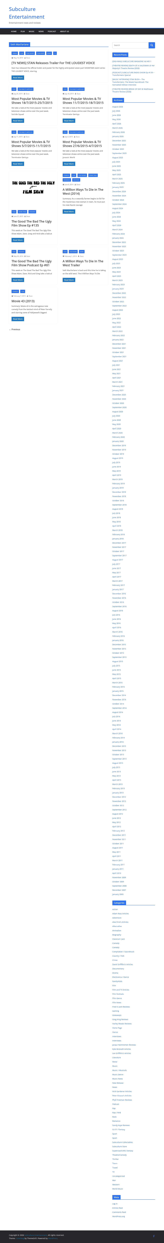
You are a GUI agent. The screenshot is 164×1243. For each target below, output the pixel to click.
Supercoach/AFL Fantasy (122, 1150)
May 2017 (116, 572)
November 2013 (119, 750)
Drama (15, 53)
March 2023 (117, 280)
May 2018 (116, 521)
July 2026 (116, 111)
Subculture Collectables (122, 1142)
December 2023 (119, 242)
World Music (117, 1189)
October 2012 (118, 805)
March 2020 (117, 433)
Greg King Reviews (120, 1019)
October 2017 (118, 551)
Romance (67, 180)
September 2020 (119, 407)
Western (76, 180)
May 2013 (116, 776)
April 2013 (116, 780)
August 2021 (117, 361)
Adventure (116, 918)
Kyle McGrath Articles (121, 1049)
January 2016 (118, 640)
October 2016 (118, 602)
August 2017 (117, 560)
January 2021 (118, 390)
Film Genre (30, 53)
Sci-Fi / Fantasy (118, 1129)
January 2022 (118, 339)
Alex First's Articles (120, 922)
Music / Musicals (119, 1070)
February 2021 (118, 386)
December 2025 (119, 140)
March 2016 (117, 632)
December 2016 (119, 593)
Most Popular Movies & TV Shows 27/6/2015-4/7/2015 (82, 144)
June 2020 (116, 420)
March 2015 (117, 682)
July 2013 (116, 767)
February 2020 (118, 437)
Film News (40, 53)
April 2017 (116, 576)
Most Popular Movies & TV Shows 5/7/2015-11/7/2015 (31, 144)
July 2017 (116, 564)
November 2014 (119, 699)
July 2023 (116, 263)
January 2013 (118, 792)
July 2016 (116, 615)
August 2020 (117, 411)
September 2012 (119, 809)
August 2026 (117, 106)
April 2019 (116, 475)
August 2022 (117, 310)
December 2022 (119, 293)
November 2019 (119, 449)
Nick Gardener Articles (122, 1091)
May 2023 (116, 272)
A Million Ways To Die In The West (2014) (83, 191)
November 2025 (119, 145)
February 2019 (118, 483)
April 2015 (116, 678)
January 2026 (118, 136)
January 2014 (118, 742)
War (114, 1180)
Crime (114, 960)
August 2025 (117, 157)
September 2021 (119, 356)
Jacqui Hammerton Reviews (124, 1045)
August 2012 (117, 814)
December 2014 (119, 695)
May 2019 (116, 471)
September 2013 (119, 759)
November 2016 (119, 598)
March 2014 (117, 733)
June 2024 (116, 217)
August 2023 (117, 259)
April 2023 (116, 276)
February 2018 (118, 534)
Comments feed (119, 1212)
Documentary (118, 968)
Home (14, 31)
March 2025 (117, 178)
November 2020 (119, 399)
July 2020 (116, 416)
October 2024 (118, 200)
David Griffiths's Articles (122, 964)
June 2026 (116, 115)
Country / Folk (118, 956)
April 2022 (116, 327)
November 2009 (119, 877)
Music (31, 31)
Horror (115, 1032)
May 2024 (116, 221)
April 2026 (116, 123)
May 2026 (116, 119)
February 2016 (118, 636)
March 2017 (117, 581)
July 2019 (116, 462)
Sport (114, 1134)
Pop (114, 1108)
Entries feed (117, 1208)
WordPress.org (118, 1216)
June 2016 (116, 619)
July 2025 (116, 162)
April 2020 (116, 428)
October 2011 (118, 843)
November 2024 (119, 195)
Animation (116, 930)
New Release (117, 1083)
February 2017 (118, 585)
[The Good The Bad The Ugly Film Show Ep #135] (33, 189)
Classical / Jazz (118, 939)
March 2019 (117, 479)
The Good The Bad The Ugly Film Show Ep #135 (32, 223)
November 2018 (119, 496)
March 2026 (117, 128)
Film (23, 31)
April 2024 (116, 225)
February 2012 (118, 831)
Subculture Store (119, 1146)
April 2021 (116, 377)
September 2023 (119, 255)
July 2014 (116, 716)
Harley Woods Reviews (122, 1023)
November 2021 (119, 348)
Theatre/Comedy (119, 1155)
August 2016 (117, 610)
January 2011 (118, 869)
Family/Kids (117, 981)
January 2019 (118, 488)
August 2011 (117, 848)
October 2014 (118, 704)
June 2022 (116, 318)
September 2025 (119, 153)
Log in (114, 1203)
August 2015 (117, 661)
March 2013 (117, 784)
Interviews (116, 1036)
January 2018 (118, 538)
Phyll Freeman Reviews (122, 1100)
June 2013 (116, 771)
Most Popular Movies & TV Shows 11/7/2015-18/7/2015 (83, 100)
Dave (28, 58)
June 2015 (116, 670)
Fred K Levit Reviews (121, 1006)
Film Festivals (118, 994)
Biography (116, 935)
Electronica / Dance (120, 977)
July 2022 (116, 314)
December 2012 (119, 797)
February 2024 (118, 234)
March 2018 (117, 530)
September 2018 (119, 505)
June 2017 (116, 568)
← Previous (14, 329)
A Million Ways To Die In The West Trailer (83, 263)
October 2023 (118, 250)
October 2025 (118, 149)
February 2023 (118, 284)
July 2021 (116, 365)
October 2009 (118, 881)
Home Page (22, 212)
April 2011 (116, 856)
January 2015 (118, 691)
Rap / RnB (116, 1112)
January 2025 (118, 187)
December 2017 (119, 543)
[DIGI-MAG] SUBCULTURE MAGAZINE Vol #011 (131, 61)
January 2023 (118, 289)
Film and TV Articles (25, 89)
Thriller (115, 1159)
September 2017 (119, 555)
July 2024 (116, 212)
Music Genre (117, 1074)
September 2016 (119, 606)
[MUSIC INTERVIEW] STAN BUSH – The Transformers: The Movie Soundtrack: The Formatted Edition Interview (130, 82)
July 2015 (116, 665)
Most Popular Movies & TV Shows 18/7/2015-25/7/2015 (32, 100)
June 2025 (116, 166)
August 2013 (117, 763)
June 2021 (116, 369)
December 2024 (119, 191)
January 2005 (118, 894)
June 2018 (116, 517)
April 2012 (116, 826)
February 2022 (118, 335)
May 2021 (116, 373)
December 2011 (119, 835)
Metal (114, 1062)
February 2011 (118, 864)
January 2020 (118, 441)
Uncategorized (118, 1176)
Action (115, 909)
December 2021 (119, 344)
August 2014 (117, 712)
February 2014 (118, 737)
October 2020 (118, 403)
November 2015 (119, 648)
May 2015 (116, 674)
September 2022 (119, 305)
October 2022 (118, 301)
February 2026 (118, 132)
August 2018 (117, 509)
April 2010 (116, 873)
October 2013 (118, 754)
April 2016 (116, 627)
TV (55, 53)
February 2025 (118, 183)
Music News (117, 1078)
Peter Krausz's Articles (121, 1095)
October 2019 (118, 454)
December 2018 (119, 492)
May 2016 (116, 623)
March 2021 (117, 382)
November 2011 (119, 839)
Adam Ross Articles (120, 913)
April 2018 (116, 526)
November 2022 (119, 297)
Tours (114, 1163)
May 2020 (116, 424)
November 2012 (119, 801)
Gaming (115, 1011)
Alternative (117, 926)
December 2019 (119, 445)
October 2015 (118, 653)
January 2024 (118, 238)
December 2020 (119, 394)
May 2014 (116, 725)
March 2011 (117, 860)
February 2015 (118, 687)
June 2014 (116, 720)
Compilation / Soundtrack (123, 951)
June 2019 (116, 466)
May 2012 (116, 822)
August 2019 (117, 458)
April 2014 (116, 729)
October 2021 (118, 352)
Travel (115, 1167)
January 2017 (118, 589)
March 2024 (117, 229)
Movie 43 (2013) (23, 301)
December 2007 (119, 890)
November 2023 (119, 246)
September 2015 (119, 657)
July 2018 (116, 513)
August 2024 (117, 208)
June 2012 (116, 818)
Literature (116, 1057)
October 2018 (118, 500)
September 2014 (119, 708)
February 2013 (118, 788)
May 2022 (116, 322)
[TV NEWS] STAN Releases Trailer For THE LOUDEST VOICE (53, 63)
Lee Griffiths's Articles (121, 1053)
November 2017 (119, 547)
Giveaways (116, 1015)
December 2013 (119, 746)
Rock (114, 1117)
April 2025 (116, 174)
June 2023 (116, 267)
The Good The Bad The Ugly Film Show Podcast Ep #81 (32, 263)
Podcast (52, 31)
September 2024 (119, 204)
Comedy (66, 175)
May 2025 (116, 170)
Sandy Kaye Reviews (121, 1125)
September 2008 (119, 886)
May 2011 (116, 852)
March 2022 (117, 331)
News (41, 31)
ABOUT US (64, 31)
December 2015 (119, 644)
